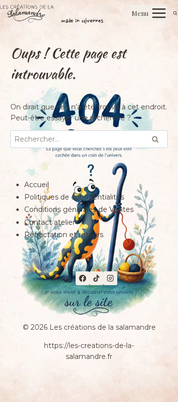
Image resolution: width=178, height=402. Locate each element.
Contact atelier (49, 222)
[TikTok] (96, 278)
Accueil (36, 184)
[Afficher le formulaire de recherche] (175, 13)
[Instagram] (110, 278)
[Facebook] (82, 278)
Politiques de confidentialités (74, 197)
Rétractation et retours (63, 234)
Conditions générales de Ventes (79, 209)
